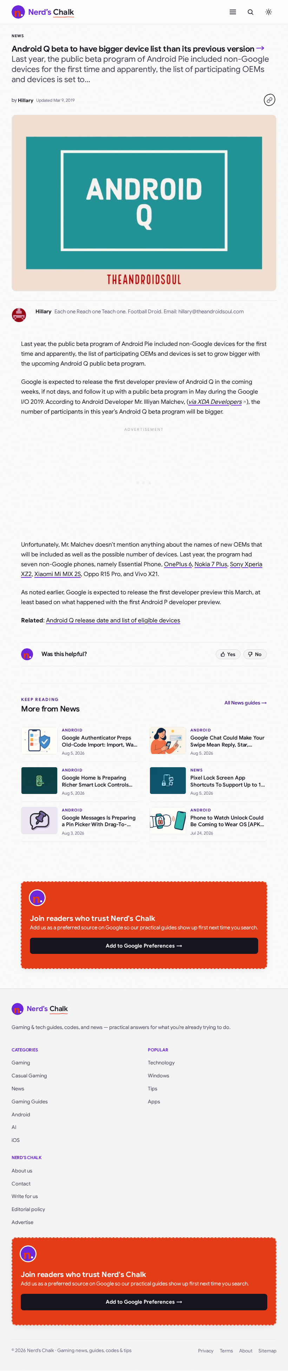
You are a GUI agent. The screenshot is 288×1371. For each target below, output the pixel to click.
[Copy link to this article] (269, 100)
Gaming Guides (30, 1101)
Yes (231, 654)
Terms (226, 1351)
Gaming (21, 1062)
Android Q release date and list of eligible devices (113, 620)
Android (21, 1114)
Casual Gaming (29, 1075)
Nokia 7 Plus (211, 564)
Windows (158, 1075)
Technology (161, 1062)
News (18, 35)
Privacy (206, 1351)
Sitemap (267, 1351)
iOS (16, 1140)
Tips (152, 1088)
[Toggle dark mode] (268, 12)
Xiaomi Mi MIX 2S (57, 574)
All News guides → (245, 703)
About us (22, 1171)
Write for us (25, 1196)
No (258, 654)
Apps (154, 1101)
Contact (21, 1184)
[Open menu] (233, 12)
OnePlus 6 (178, 564)
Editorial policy (28, 1209)
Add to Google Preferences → (144, 946)
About (246, 1351)
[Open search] (250, 12)
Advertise (22, 1222)
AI (14, 1127)
